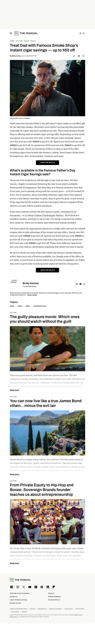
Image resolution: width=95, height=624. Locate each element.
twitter (84, 284)
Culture (13, 312)
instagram (77, 284)
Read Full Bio (32, 295)
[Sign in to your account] (80, 33)
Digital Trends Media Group (18, 609)
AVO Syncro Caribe (50, 211)
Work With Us (42, 609)
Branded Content (15, 603)
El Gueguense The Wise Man (37, 187)
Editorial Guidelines (54, 596)
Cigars (19, 306)
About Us (51, 593)
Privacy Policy (79, 609)
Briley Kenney (16, 56)
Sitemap (24, 612)
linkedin (80, 284)
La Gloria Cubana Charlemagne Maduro (44, 215)
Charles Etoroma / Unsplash (20, 118)
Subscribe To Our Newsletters (20, 593)
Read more (14, 390)
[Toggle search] (83, 33)
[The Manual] (26, 33)
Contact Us (13, 596)
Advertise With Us (54, 600)
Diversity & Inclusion (55, 609)
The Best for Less (39, 306)
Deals (12, 306)
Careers (32, 609)
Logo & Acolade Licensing (18, 600)
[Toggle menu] (11, 33)
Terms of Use (68, 609)
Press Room (15, 612)
